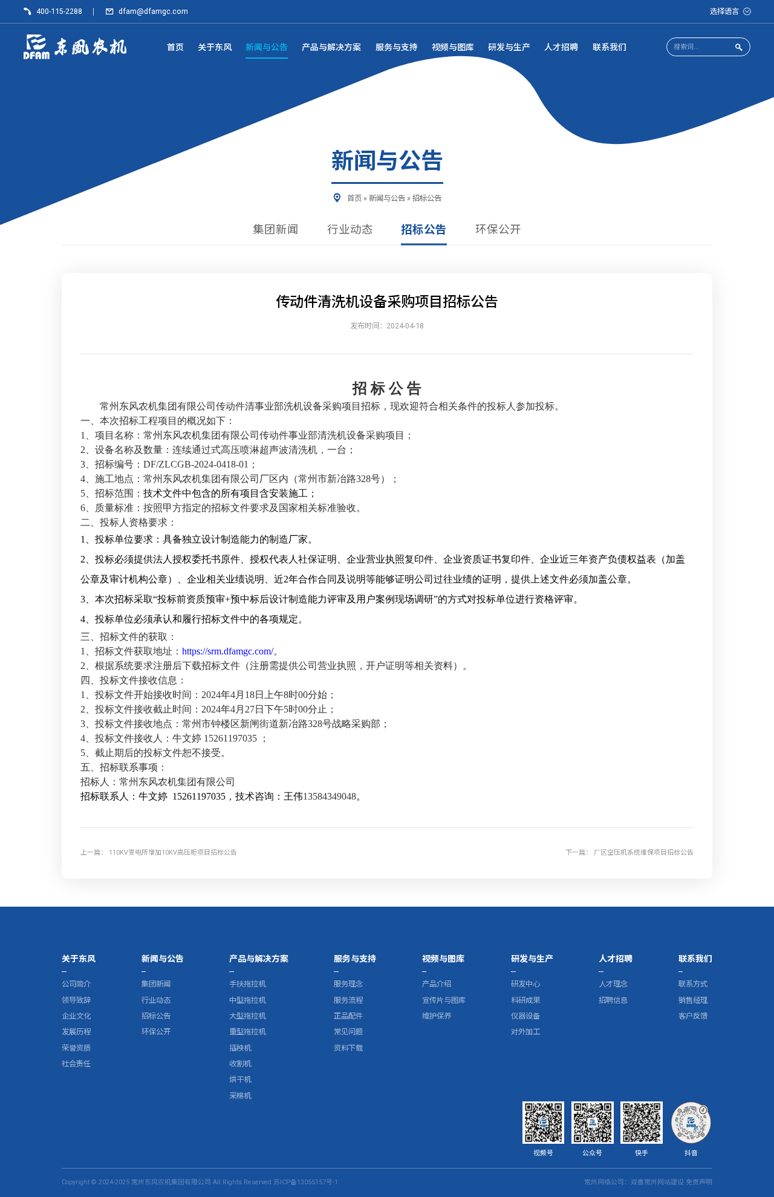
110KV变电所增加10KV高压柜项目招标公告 (173, 853)
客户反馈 (692, 1015)
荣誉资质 (76, 1047)
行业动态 (350, 230)
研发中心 (525, 983)
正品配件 (348, 1015)
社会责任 (76, 1063)
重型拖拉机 (247, 1031)
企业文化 (76, 1015)
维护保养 (436, 1015)
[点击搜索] (739, 47)
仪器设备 (525, 1015)
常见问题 (348, 1031)
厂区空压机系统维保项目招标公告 (644, 853)
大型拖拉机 (247, 1015)
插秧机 (240, 1047)
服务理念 (348, 983)
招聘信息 (613, 1000)
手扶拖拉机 (247, 983)
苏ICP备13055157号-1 (305, 1182)
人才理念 (613, 983)
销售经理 (692, 1000)
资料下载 (348, 1047)
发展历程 (76, 1031)
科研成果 (525, 1000)
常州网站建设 (664, 1182)
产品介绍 (436, 983)
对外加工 (525, 1031)
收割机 (240, 1063)
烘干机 (240, 1079)
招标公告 (426, 198)
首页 (354, 198)
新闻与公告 (387, 198)
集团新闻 (276, 230)
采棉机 (240, 1095)
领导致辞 (76, 1000)
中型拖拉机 (247, 1000)
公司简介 (76, 983)
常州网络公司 (604, 1182)
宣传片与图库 (444, 1000)
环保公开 (498, 230)
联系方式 (692, 983)
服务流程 (348, 1000)
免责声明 (699, 1182)
